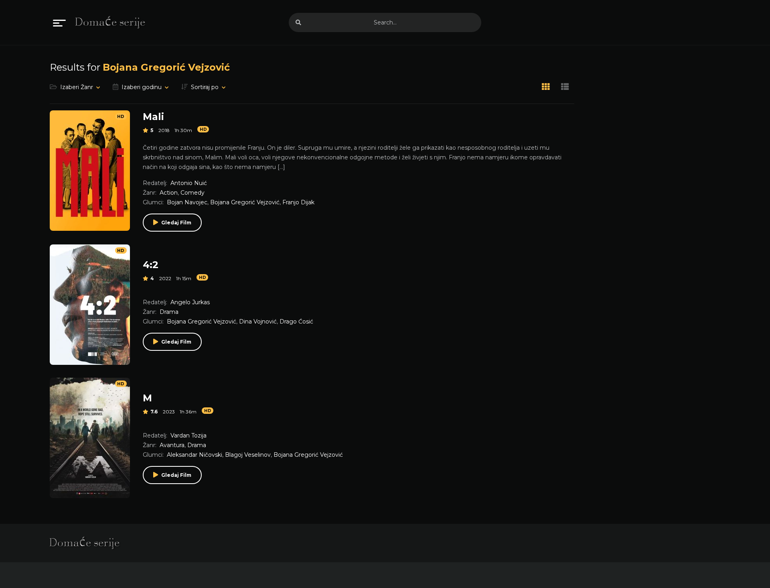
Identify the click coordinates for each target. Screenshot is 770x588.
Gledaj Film (176, 223)
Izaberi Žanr (76, 87)
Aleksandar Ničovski (194, 454)
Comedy (192, 192)
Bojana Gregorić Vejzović (245, 202)
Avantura (172, 445)
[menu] (59, 22)
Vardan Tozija (188, 435)
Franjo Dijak (298, 202)
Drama (169, 311)
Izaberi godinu (142, 87)
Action (169, 192)
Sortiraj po (205, 87)
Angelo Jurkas (190, 302)
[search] (298, 22)
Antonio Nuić (188, 183)
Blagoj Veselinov (248, 454)
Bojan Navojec (187, 202)
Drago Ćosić (296, 321)
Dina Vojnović (258, 321)
